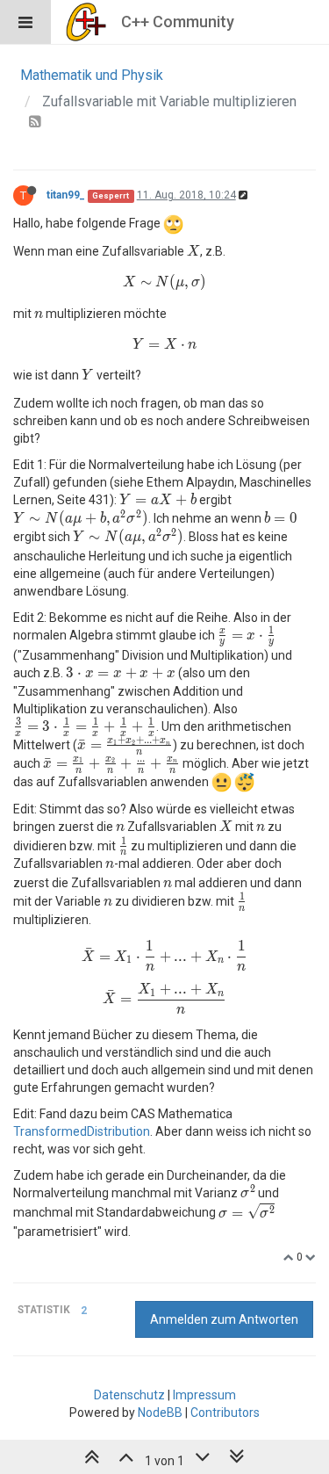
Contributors (225, 1412)
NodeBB (160, 1412)
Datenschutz (129, 1395)
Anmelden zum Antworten (224, 1319)
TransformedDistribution (81, 1131)
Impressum (204, 1395)
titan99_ (65, 195)
